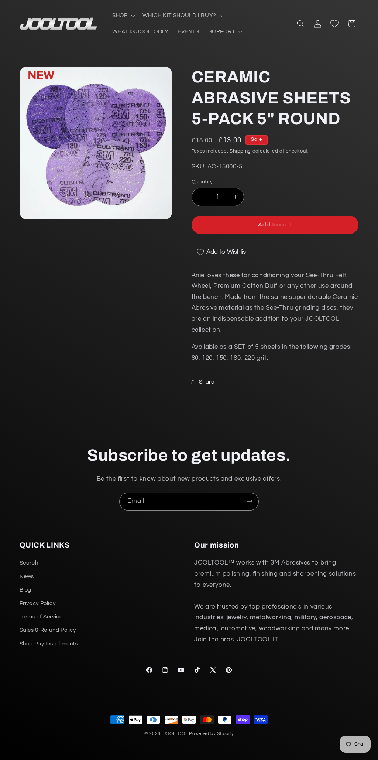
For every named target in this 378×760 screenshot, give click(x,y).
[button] (122, 15)
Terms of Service (41, 617)
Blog (26, 590)
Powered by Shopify (211, 734)
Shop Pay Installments (49, 644)
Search (29, 563)
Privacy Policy (38, 603)
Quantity (202, 181)
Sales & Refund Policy (48, 630)
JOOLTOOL (176, 734)
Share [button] (206, 382)
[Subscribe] (249, 502)
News (27, 576)
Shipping (240, 151)
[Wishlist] (334, 23)
